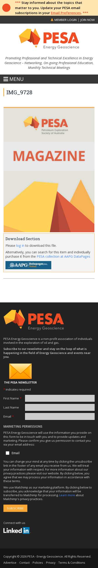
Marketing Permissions (22, 426)
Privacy (50, 563)
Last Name (11, 407)
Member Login (65, 20)
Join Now (87, 20)
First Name (12, 398)
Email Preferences (66, 12)
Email (8, 416)
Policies (38, 563)
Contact (24, 563)
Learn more (67, 495)
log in (20, 245)
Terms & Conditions (71, 563)
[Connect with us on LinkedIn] (17, 530)
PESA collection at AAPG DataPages (63, 256)
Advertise (9, 563)
